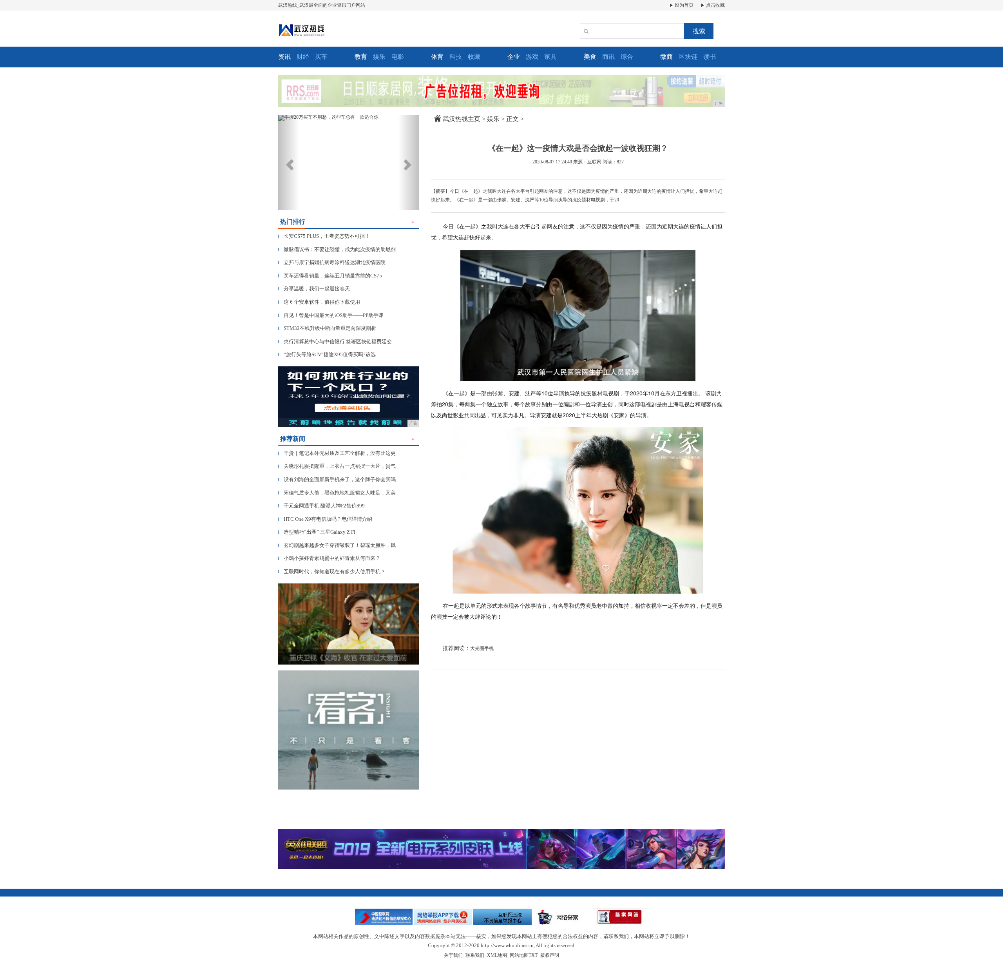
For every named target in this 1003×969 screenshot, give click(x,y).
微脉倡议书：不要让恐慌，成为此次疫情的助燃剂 (337, 249)
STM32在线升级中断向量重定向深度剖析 (327, 328)
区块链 (688, 56)
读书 (709, 56)
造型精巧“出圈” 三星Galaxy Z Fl (316, 532)
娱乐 (379, 56)
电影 (397, 56)
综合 (627, 56)
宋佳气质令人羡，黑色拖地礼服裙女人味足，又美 (337, 493)
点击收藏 (715, 5)
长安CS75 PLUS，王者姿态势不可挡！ (324, 236)
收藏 (474, 56)
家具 (550, 56)
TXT (533, 955)
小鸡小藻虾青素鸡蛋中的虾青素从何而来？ (329, 558)
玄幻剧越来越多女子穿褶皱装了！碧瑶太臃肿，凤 (337, 545)
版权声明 (549, 955)
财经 (303, 56)
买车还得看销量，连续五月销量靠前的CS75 (330, 276)
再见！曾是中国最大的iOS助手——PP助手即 (331, 315)
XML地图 (497, 955)
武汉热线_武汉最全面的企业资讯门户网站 (321, 5)
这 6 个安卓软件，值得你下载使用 (319, 302)
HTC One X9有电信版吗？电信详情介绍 (325, 519)
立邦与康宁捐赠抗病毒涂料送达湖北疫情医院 (332, 262)
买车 (321, 56)
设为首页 (683, 5)
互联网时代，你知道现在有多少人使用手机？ (332, 571)
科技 (455, 56)
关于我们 (453, 955)
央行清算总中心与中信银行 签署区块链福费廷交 (335, 341)
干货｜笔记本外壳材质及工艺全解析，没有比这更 (337, 453)
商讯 (608, 56)
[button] (288, 162)
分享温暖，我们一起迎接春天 (314, 289)
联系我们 (474, 955)
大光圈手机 (482, 648)
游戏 (532, 56)
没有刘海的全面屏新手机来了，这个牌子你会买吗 (337, 479)
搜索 (699, 31)
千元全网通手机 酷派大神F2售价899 (321, 506)
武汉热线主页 (461, 119)
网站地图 (519, 955)
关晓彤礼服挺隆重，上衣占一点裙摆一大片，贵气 (337, 466)
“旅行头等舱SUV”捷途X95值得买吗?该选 (327, 354)
